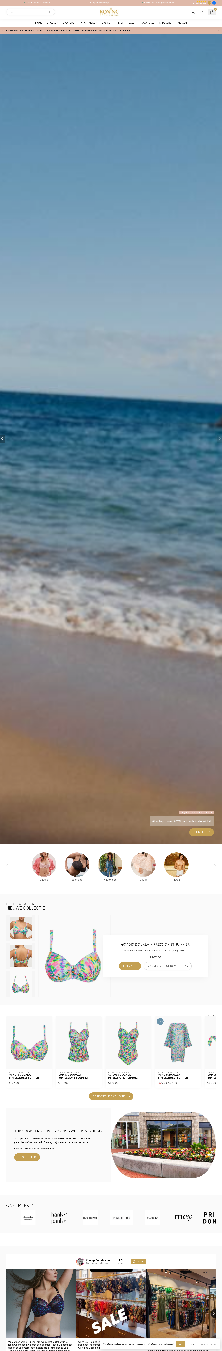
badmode (68, 22)
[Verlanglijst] (201, 12)
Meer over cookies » (208, 1344)
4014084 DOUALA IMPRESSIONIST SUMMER (173, 1076)
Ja (180, 1343)
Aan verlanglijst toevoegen (165, 966)
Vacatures (147, 22)
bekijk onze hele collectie (109, 1096)
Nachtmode (88, 22)
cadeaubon (166, 22)
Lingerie (51, 22)
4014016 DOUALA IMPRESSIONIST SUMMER (24, 1076)
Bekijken (128, 966)
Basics (106, 22)
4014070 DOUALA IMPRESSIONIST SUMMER (73, 1076)
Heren (120, 22)
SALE (131, 22)
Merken (182, 22)
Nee (192, 1343)
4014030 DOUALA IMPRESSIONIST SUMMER (123, 1076)
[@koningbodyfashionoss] (80, 1261)
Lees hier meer (27, 1157)
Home (38, 22)
